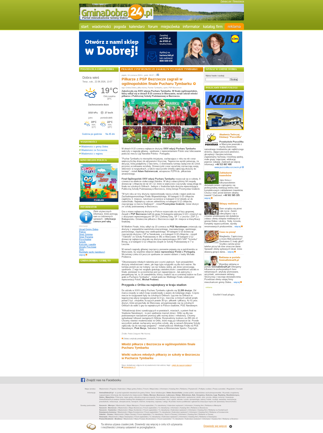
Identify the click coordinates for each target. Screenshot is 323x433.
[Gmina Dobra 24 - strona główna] (84, 26)
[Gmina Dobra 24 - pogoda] (120, 26)
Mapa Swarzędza (126, 417)
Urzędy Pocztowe (87, 247)
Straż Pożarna (86, 237)
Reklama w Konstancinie (218, 412)
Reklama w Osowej (206, 414)
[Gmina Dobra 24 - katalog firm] (213, 26)
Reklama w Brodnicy (230, 419)
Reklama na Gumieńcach (218, 410)
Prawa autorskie (219, 389)
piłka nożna (142, 88)
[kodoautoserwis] (224, 129)
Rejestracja (238, 1)
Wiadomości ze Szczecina (94, 150)
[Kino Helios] (99, 201)
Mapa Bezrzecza (135, 408)
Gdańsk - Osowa (106, 414)
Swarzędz (103, 417)
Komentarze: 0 (129, 367)
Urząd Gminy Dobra (88, 229)
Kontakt (240, 389)
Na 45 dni (110, 134)
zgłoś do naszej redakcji (181, 365)
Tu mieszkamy (160, 405)
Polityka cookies (205, 389)
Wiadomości (104, 389)
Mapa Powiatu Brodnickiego (145, 419)
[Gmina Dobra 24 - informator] (191, 26)
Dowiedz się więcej (215, 426)
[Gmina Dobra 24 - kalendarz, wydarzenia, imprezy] (137, 26)
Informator (164, 389)
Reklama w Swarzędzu (208, 417)
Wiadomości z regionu (92, 153)
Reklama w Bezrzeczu (199, 408)
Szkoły (82, 242)
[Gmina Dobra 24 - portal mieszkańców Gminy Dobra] (161, 19)
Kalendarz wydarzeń (175, 405)
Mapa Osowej (130, 414)
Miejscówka (154, 389)
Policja (82, 232)
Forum (145, 389)
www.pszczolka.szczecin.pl (227, 167)
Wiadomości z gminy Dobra (94, 146)
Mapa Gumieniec (135, 410)
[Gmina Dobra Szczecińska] (170, 26)
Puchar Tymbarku (155, 88)
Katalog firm (174, 389)
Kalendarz (122, 389)
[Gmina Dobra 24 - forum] (153, 26)
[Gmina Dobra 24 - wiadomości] (101, 26)
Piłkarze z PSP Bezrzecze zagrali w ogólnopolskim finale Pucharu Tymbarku (157, 81)
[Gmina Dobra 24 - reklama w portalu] (234, 26)
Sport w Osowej (171, 414)
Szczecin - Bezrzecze (108, 408)
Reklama (183, 389)
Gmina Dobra (130, 88)
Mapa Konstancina (135, 412)
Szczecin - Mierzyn (107, 405)
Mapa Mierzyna (133, 405)
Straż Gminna (86, 234)
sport (165, 88)
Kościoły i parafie (87, 244)
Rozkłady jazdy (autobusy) (92, 252)
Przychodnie (85, 239)
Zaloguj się (226, 1)
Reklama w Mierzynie (213, 405)
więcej (82, 255)
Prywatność (192, 389)
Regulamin (231, 389)
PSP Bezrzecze (175, 88)
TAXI (81, 249)
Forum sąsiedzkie (147, 405)
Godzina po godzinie (92, 134)
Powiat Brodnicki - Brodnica (110, 419)
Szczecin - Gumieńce (108, 410)
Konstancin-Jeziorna (107, 412)
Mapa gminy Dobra (134, 389)
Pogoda (113, 389)
